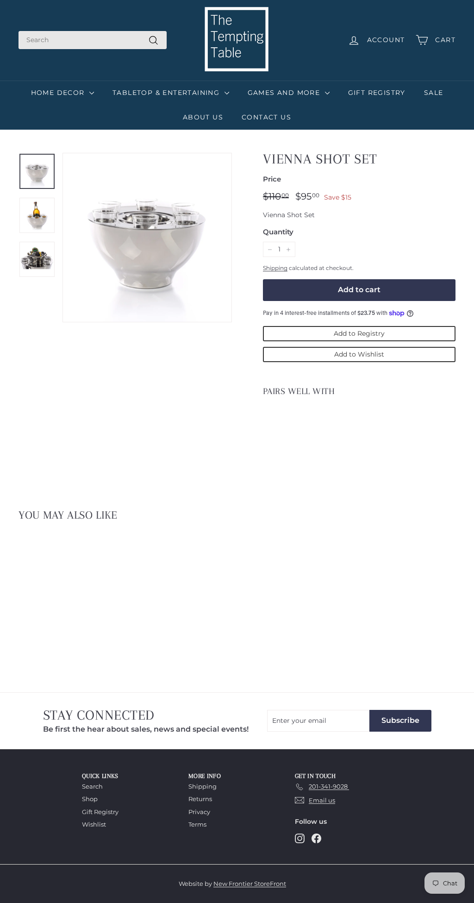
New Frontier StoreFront (249, 883)
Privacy (199, 811)
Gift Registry (376, 92)
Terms (197, 824)
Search (92, 786)
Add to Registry (359, 333)
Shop (90, 799)
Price (272, 179)
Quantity (278, 231)
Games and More (285, 92)
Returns (200, 799)
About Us (203, 117)
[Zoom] (147, 237)
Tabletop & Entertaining (167, 92)
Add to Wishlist (359, 354)
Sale (433, 92)
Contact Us (266, 117)
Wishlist (94, 824)
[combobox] (93, 40)
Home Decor (59, 92)
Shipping (275, 267)
